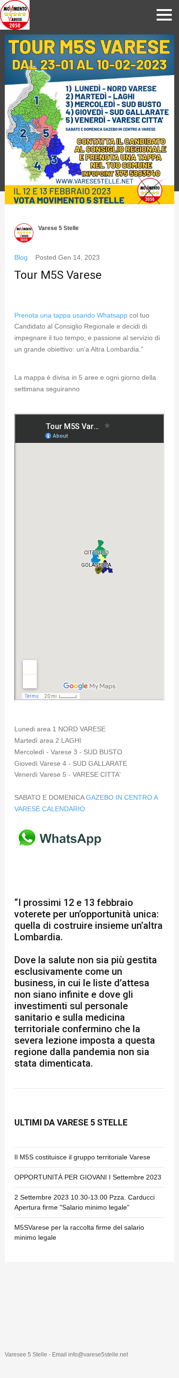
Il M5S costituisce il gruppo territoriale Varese (82, 1157)
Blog (21, 257)
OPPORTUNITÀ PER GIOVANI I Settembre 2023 (87, 1177)
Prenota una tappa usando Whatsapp (70, 315)
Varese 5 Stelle (58, 228)
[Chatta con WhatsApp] (59, 847)
